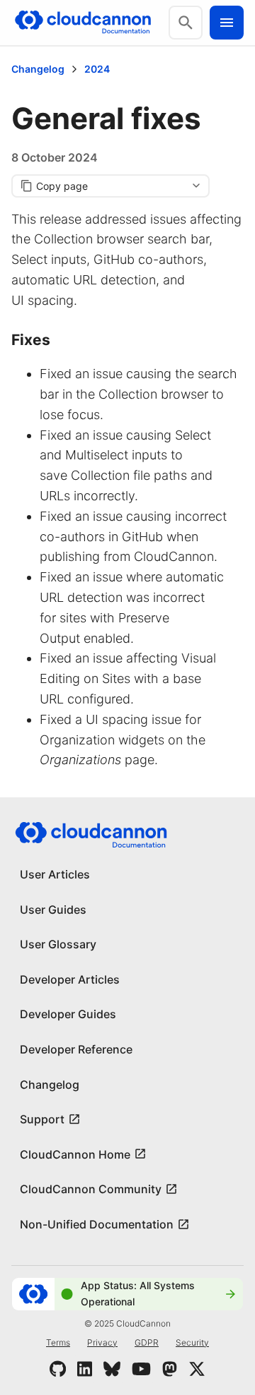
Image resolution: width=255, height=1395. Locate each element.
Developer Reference (76, 1049)
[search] (186, 23)
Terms (58, 1342)
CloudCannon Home (75, 1154)
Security (192, 1342)
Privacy (102, 1342)
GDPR (147, 1342)
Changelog (37, 69)
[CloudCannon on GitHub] (58, 1369)
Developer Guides (68, 1014)
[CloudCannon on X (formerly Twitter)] (197, 1369)
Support (42, 1119)
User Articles (55, 874)
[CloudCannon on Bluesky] (112, 1369)
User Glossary (58, 944)
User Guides (53, 909)
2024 (97, 69)
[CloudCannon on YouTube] (141, 1369)
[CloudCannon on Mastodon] (170, 1369)
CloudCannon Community (91, 1189)
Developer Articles (70, 979)
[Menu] (227, 23)
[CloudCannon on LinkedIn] (85, 1369)
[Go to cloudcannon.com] (82, 22)
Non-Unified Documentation (97, 1224)
